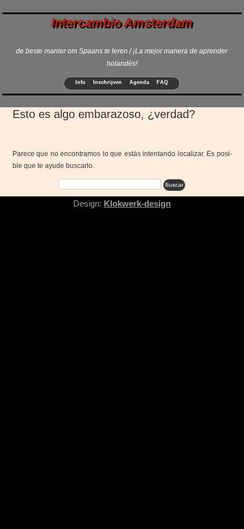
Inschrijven (107, 82)
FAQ (162, 82)
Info (80, 82)
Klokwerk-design (137, 203)
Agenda (139, 82)
